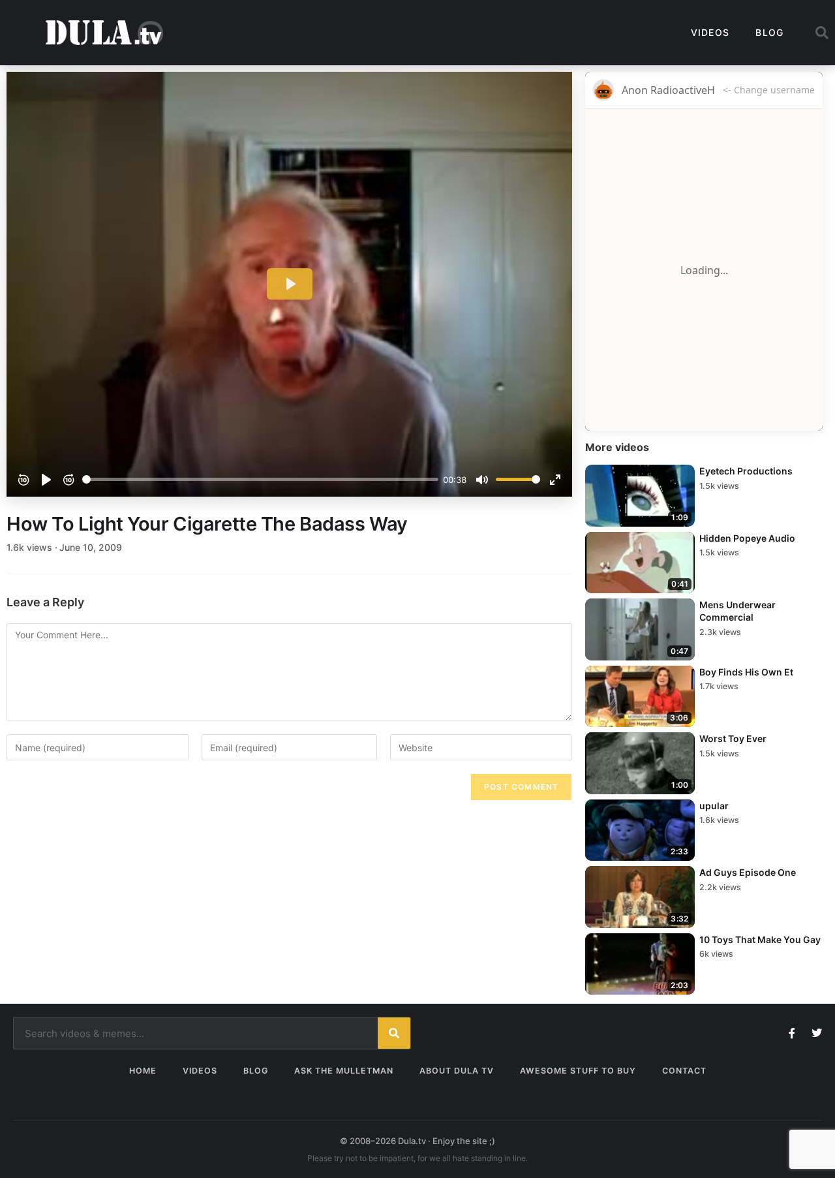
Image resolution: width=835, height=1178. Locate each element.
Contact (684, 1071)
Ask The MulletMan (343, 1071)
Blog (769, 32)
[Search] (394, 1033)
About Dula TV (456, 1071)
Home (143, 1071)
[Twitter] (817, 1033)
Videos (710, 32)
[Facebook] (792, 1033)
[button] (822, 33)
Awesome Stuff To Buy (578, 1071)
